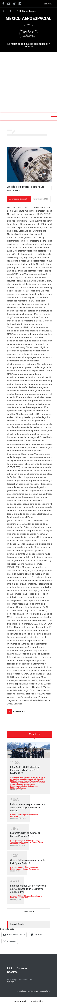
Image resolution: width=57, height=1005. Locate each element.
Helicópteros (29, 784)
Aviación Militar (16, 896)
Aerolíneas (14, 777)
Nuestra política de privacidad (28, 1001)
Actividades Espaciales (18, 199)
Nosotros (12, 971)
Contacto (22, 968)
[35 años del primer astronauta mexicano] (31, 164)
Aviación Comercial (28, 779)
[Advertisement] (28, 82)
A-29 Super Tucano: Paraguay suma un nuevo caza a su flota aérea (28, 11)
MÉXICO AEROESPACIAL (28, 18)
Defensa (35, 783)
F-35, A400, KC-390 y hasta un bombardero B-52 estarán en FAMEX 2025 (25, 770)
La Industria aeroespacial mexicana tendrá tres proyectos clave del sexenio (27, 807)
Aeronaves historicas (29, 777)
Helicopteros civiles (18, 786)
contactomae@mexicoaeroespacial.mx (33, 991)
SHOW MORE (28, 912)
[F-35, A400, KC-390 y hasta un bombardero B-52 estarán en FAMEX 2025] (28, 750)
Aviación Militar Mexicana (26, 781)
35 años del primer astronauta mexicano (25, 188)
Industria (22, 788)
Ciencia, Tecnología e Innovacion (27, 782)
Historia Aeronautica (30, 869)
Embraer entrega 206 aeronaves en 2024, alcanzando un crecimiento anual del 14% (28, 888)
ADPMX (10, 982)
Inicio (10, 968)
